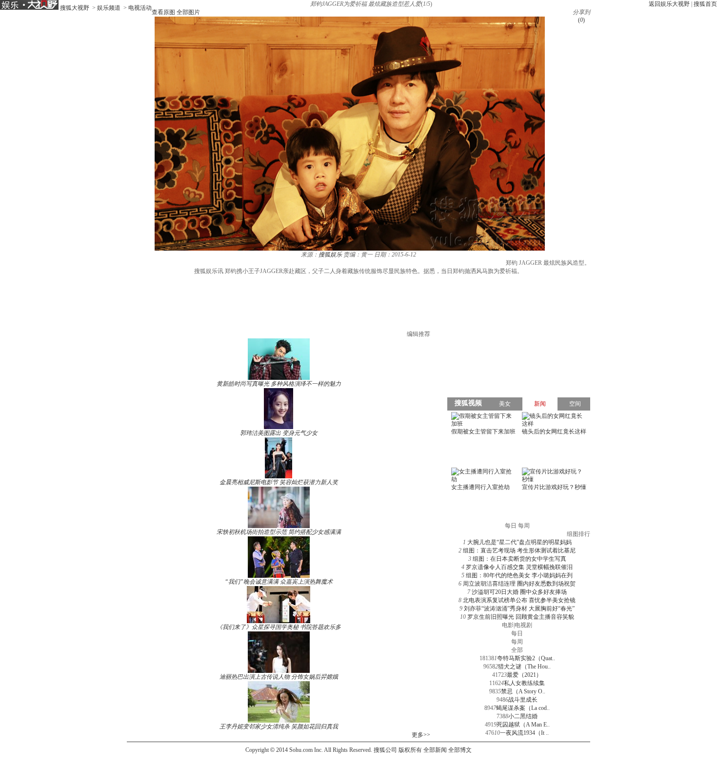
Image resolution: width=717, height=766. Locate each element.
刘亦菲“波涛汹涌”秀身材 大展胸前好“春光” (519, 608)
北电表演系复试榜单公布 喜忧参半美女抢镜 (519, 600)
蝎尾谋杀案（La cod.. (523, 708)
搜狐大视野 (74, 7)
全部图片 (188, 12)
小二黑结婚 (523, 716)
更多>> (421, 734)
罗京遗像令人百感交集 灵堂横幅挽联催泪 (519, 567)
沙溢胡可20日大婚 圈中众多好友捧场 (519, 592)
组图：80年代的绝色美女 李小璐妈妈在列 (519, 575)
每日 (517, 633)
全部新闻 (435, 749)
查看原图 (163, 12)
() (581, 20)
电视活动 (140, 7)
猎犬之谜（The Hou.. (524, 666)
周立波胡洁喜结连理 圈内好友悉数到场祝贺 (519, 583)
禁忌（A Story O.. (523, 691)
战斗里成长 (523, 699)
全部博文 (460, 749)
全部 (517, 650)
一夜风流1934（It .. (524, 732)
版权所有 (410, 749)
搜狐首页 (705, 3)
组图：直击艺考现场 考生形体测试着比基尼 (519, 550)
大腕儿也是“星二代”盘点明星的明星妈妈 (519, 542)
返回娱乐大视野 (669, 3)
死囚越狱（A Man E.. (523, 724)
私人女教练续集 (524, 683)
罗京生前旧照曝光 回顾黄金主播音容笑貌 (520, 616)
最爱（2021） (524, 674)
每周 (517, 641)
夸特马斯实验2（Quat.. (526, 658)
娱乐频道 (108, 7)
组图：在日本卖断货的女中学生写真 (519, 558)
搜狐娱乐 (330, 254)
